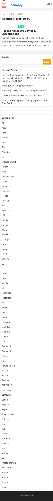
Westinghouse (9, 462)
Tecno (5, 433)
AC (3, 123)
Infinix (5, 220)
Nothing (6, 322)
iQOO (4, 229)
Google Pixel (8, 176)
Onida (5, 336)
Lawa (4, 249)
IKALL (4, 215)
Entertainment (9, 161)
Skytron (5, 404)
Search (5, 57)
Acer (4, 127)
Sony (4, 424)
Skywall (5, 409)
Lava (4, 244)
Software (6, 419)
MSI (4, 302)
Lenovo (5, 258)
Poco (4, 360)
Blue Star (6, 152)
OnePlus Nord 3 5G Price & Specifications (22, 95)
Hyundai (6, 210)
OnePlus (6, 326)
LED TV (5, 254)
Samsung (6, 390)
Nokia (4, 312)
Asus (4, 147)
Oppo (4, 341)
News (4, 307)
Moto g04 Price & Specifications (17, 85)
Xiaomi (5, 472)
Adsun (5, 137)
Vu (3, 457)
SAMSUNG (7, 385)
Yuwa (4, 487)
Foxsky (5, 166)
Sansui (5, 399)
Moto (4, 288)
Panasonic (7, 346)
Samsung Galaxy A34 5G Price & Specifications (24, 90)
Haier (4, 181)
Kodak (5, 234)
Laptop (5, 239)
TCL (3, 428)
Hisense (6, 191)
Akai (4, 142)
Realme (5, 370)
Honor (5, 195)
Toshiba (5, 443)
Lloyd (4, 273)
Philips (5, 356)
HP (3, 205)
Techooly (16, 5)
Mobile (21, 26)
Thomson (6, 438)
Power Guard (8, 365)
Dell (4, 157)
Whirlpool (6, 467)
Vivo (4, 448)
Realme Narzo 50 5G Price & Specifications (19, 32)
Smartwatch (8, 414)
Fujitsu (5, 171)
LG (3, 263)
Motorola (6, 292)
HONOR (6, 200)
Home (4, 14)
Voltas (5, 453)
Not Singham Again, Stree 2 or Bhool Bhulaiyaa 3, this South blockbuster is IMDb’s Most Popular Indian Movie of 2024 (25, 78)
